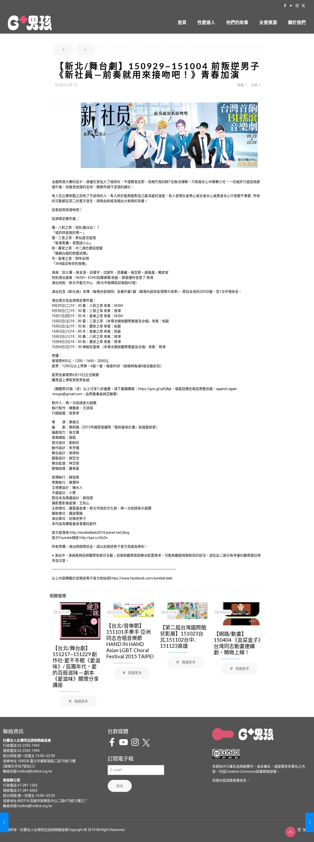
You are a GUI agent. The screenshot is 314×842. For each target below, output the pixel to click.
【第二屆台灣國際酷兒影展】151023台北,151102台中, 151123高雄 (183, 636)
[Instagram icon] (297, 5)
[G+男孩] (30, 23)
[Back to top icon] (290, 832)
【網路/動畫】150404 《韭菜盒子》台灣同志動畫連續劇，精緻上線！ (237, 643)
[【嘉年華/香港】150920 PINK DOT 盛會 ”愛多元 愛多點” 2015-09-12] (309, 822)
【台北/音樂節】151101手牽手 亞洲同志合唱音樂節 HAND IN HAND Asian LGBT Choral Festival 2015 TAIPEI (130, 640)
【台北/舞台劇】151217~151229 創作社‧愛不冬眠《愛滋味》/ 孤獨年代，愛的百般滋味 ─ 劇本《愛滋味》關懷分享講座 (76, 666)
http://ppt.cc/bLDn (93, 538)
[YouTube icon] (291, 5)
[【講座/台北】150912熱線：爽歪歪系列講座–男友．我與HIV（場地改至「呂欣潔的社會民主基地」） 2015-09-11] (4, 822)
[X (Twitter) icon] (303, 5)
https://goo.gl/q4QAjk (154, 389)
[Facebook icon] (285, 5)
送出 (119, 786)
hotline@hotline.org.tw (34, 771)
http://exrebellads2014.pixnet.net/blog (99, 532)
